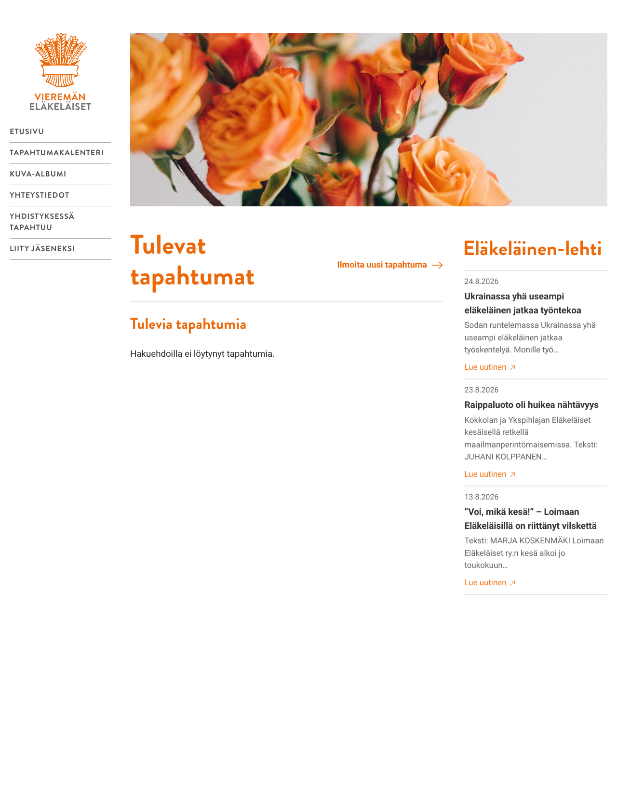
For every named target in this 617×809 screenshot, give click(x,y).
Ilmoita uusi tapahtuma (382, 265)
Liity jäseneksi (42, 249)
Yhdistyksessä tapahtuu (42, 222)
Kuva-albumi (38, 174)
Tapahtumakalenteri (57, 153)
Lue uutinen (486, 367)
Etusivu (27, 131)
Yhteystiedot (39, 195)
